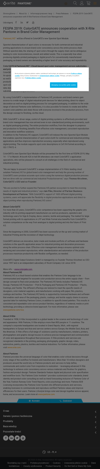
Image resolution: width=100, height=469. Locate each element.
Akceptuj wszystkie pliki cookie (63, 85)
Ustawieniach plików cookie (49, 76)
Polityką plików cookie (33, 78)
